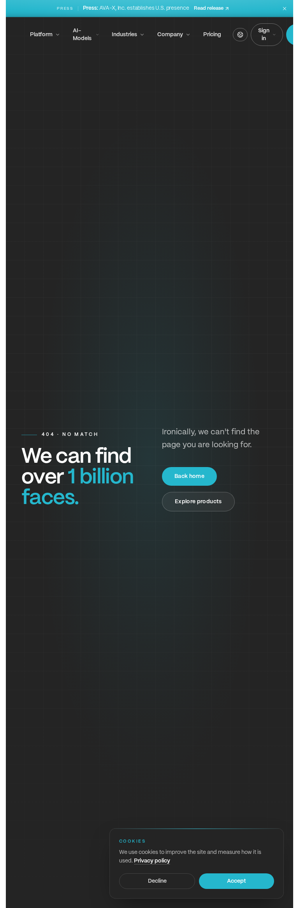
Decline (157, 881)
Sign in (263, 34)
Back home (189, 476)
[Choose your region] (240, 34)
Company (170, 34)
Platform (41, 34)
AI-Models (82, 34)
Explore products (198, 501)
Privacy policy (152, 861)
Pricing (212, 34)
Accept (236, 881)
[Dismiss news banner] (284, 8)
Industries (124, 34)
